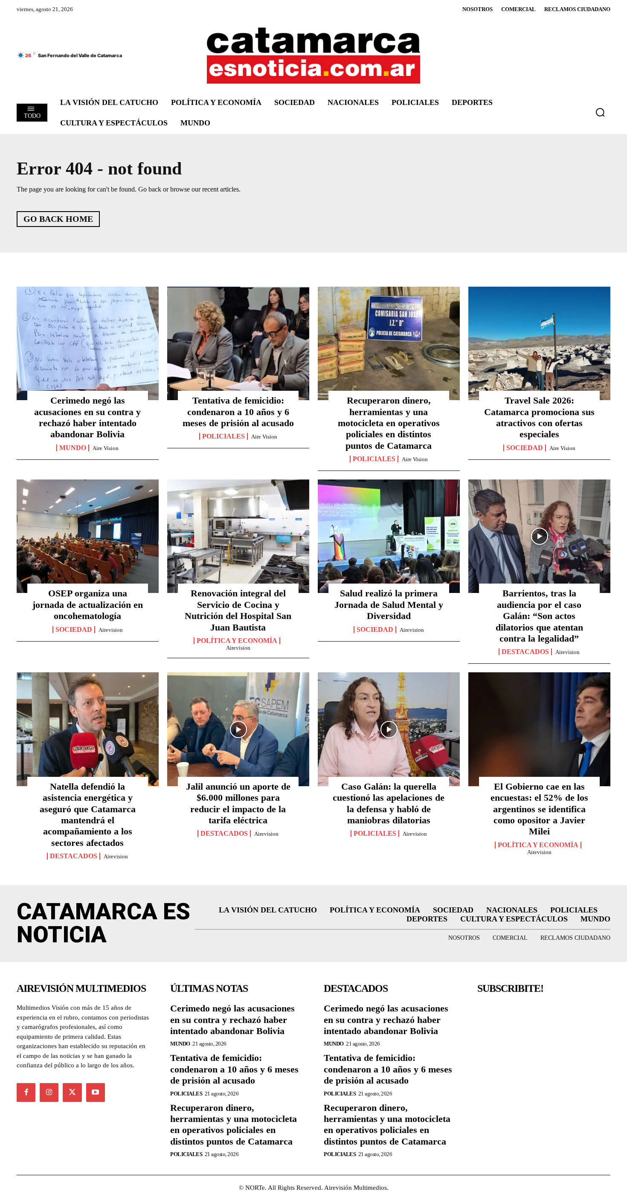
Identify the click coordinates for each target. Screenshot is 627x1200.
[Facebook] (26, 1092)
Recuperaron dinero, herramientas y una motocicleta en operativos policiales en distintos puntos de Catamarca (389, 423)
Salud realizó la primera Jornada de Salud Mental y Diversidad (388, 604)
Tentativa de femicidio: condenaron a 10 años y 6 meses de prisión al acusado (238, 411)
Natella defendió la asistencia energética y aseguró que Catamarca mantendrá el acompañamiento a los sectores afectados (88, 814)
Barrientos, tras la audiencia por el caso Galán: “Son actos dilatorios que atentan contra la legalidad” (539, 616)
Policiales (223, 436)
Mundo (72, 448)
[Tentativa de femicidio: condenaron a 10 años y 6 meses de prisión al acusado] (238, 343)
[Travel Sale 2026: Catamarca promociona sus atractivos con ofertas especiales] (539, 343)
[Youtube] (95, 1092)
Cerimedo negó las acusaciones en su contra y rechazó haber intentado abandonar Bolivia (87, 417)
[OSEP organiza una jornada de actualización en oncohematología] (88, 536)
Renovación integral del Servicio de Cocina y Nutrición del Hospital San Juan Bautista (238, 610)
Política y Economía (237, 640)
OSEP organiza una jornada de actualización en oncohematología (87, 604)
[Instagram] (49, 1092)
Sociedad (524, 448)
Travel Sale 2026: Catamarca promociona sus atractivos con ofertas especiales (539, 417)
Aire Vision (106, 448)
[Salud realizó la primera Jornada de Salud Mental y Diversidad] (389, 536)
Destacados (525, 651)
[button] (600, 112)
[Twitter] (72, 1092)
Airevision (111, 630)
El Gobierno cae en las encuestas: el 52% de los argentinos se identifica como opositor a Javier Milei (539, 809)
